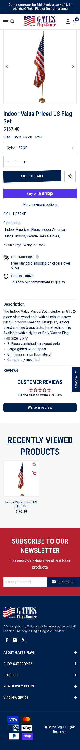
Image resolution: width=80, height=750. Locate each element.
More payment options (40, 204)
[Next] (73, 66)
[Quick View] (34, 465)
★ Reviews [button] (76, 379)
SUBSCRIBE (65, 582)
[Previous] (7, 66)
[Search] (12, 21)
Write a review (40, 407)
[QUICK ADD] (34, 473)
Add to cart (32, 176)
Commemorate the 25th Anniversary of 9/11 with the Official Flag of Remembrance (40, 6)
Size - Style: (23, 137)
